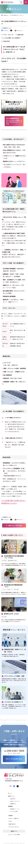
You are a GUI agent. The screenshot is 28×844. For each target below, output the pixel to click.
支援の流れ (12, 798)
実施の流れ (20, 35)
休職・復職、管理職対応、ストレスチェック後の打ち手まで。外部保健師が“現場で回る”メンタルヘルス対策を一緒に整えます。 (14, 706)
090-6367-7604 (15, 750)
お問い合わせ (12, 824)
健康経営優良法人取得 (12, 560)
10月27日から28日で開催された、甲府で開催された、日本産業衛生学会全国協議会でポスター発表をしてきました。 (14, 564)
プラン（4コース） (8, 35)
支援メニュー (11, 796)
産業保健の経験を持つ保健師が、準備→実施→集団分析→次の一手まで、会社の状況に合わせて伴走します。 (14, 680)
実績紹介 (11, 815)
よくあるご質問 (13, 811)
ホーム (9, 793)
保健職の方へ (13, 803)
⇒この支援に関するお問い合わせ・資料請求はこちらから (13, 501)
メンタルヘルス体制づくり (7, 589)
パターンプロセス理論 (15, 834)
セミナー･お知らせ (14, 818)
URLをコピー (20, 30)
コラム (10, 821)
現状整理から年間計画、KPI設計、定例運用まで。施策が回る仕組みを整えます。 (13, 655)
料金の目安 (6, 41)
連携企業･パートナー (15, 809)
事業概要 (10, 806)
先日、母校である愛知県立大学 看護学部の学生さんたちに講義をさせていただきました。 (13, 620)
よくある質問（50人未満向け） (12, 38)
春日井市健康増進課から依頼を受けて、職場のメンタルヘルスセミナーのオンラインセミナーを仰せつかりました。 (14, 593)
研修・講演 (4, 560)
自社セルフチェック (14, 801)
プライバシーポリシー (14, 827)
